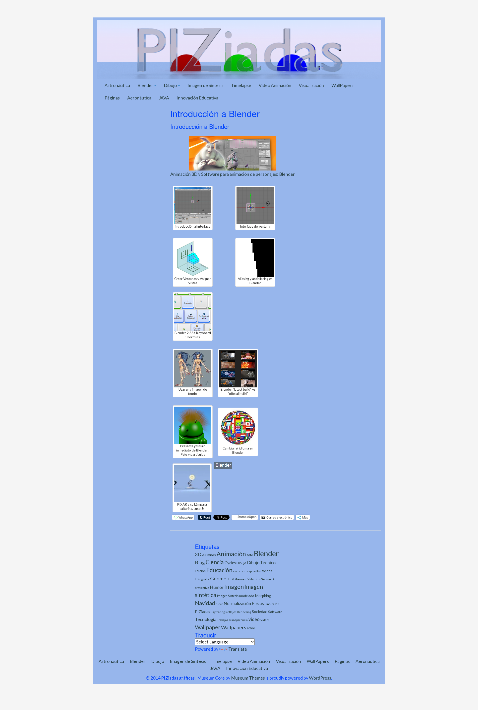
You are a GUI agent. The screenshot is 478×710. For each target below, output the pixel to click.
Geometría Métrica (247, 579)
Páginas (112, 97)
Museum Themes (248, 678)
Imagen (234, 586)
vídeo (254, 619)
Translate (237, 649)
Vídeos (265, 619)
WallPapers (342, 85)
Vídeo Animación (275, 85)
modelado (246, 596)
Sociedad (259, 611)
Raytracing (218, 612)
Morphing (263, 596)
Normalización (237, 603)
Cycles (230, 562)
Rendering (244, 612)
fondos (267, 571)
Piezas (258, 603)
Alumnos (209, 555)
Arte (250, 555)
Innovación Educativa (197, 97)
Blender (145, 85)
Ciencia (215, 561)
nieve (219, 604)
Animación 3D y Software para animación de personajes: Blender (232, 174)
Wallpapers (233, 627)
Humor (217, 587)
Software (275, 612)
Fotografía (202, 579)
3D (198, 554)
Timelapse (241, 85)
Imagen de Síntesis (205, 85)
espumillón (254, 571)
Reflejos (231, 612)
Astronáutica (117, 85)
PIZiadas (202, 611)
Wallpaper (207, 627)
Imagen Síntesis (228, 596)
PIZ (277, 604)
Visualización (311, 85)
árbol (251, 628)
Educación (219, 570)
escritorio (239, 571)
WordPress (320, 678)
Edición (200, 571)
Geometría (222, 578)
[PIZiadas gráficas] (239, 49)
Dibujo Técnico (261, 562)
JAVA (164, 97)
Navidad (205, 603)
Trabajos (222, 619)
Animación (231, 553)
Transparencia (238, 619)
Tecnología (205, 619)
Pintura (270, 604)
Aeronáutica (139, 97)
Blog (200, 562)
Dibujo (171, 85)
